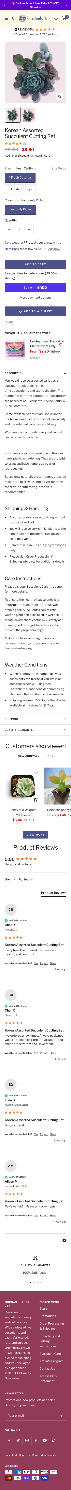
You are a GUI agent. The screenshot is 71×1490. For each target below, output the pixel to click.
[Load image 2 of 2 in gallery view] (28, 115)
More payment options (35, 297)
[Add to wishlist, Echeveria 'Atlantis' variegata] (36, 773)
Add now (54, 249)
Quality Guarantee (20, 729)
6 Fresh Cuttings (20, 189)
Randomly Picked (20, 209)
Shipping (11, 719)
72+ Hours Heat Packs (50, 700)
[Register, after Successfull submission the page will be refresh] (60, 1415)
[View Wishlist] (56, 18)
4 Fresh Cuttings (20, 177)
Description (14, 373)
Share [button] (53, 963)
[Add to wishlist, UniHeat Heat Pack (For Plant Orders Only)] (61, 344)
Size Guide (58, 168)
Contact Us (47, 1368)
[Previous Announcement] (5, 5)
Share (9, 322)
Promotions (47, 1316)
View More (36, 834)
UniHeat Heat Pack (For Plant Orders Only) (47, 343)
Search (44, 1308)
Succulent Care (37, 586)
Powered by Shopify (44, 1455)
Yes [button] (36, 963)
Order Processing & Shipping (51, 1326)
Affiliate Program (51, 1361)
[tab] (53, 894)
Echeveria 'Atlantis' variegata (23, 812)
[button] (14, 18)
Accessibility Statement (48, 1378)
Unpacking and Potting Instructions (49, 1341)
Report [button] (44, 963)
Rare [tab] (49, 755)
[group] (35, 859)
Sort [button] (8, 879)
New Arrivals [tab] (28, 755)
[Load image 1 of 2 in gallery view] (13, 115)
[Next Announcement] (66, 5)
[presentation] (15, 349)
